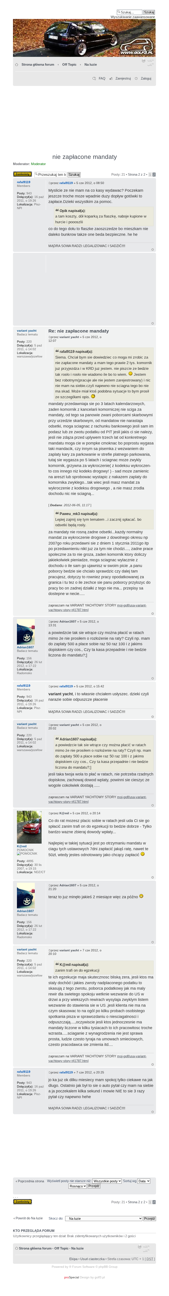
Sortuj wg (130, 1181)
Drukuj (143, 63)
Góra (152, 249)
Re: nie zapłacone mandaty (78, 330)
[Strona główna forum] (84, 30)
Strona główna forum (38, 64)
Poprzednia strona (31, 1181)
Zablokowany (22, 173)
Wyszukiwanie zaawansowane (133, 17)
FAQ (102, 78)
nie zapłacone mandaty (84, 156)
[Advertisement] (84, 118)
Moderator (38, 164)
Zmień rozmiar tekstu (150, 63)
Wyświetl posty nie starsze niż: (69, 1181)
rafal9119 (66, 183)
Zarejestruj (123, 78)
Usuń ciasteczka (92, 1259)
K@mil (64, 813)
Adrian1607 (67, 621)
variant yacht (69, 337)
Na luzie (90, 64)
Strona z (136, 174)
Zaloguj (146, 78)
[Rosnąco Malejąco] (84, 1186)
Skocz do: (56, 1218)
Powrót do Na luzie (29, 1218)
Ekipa (73, 1259)
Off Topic (69, 64)
